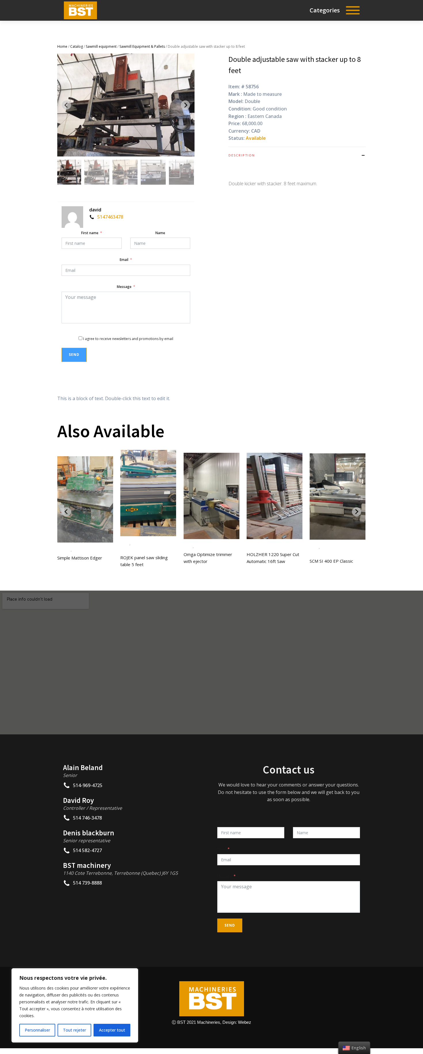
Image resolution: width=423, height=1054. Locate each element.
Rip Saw (64, 549)
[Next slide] (185, 105)
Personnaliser (37, 1030)
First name (89, 232)
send (74, 354)
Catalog (76, 46)
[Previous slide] (66, 105)
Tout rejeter (74, 1030)
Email (124, 259)
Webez (244, 1022)
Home (62, 46)
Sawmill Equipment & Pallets (142, 46)
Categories (325, 10)
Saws (76, 549)
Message (124, 286)
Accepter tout (112, 1030)
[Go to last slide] (66, 511)
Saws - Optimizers (209, 546)
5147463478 (110, 217)
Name (160, 232)
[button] (68, 172)
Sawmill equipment (101, 46)
